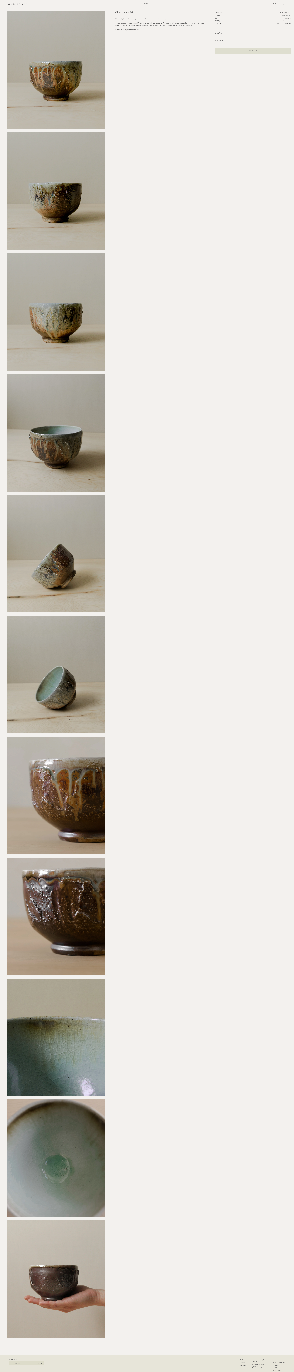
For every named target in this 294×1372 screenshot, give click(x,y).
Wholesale (276, 1365)
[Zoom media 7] (56, 795)
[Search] (279, 3)
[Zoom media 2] (56, 191)
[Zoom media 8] (56, 916)
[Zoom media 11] (56, 1279)
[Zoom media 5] (56, 553)
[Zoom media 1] (56, 70)
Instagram (243, 1362)
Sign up (39, 1363)
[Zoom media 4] (56, 433)
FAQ (274, 1360)
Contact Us (243, 1360)
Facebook (243, 1365)
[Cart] (284, 3)
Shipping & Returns (279, 1362)
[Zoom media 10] (56, 1158)
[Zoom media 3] (56, 312)
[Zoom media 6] (56, 674)
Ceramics (147, 4)
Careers (275, 1367)
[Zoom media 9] (56, 1037)
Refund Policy (277, 1370)
